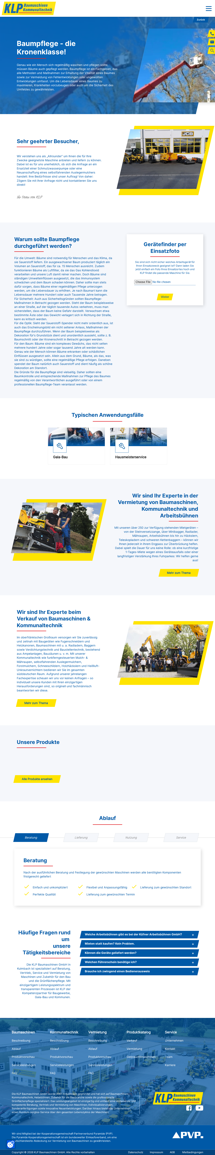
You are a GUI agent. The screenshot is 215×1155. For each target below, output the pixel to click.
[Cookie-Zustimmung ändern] (11, 1144)
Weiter (165, 296)
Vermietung (134, 1048)
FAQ (14, 1073)
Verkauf (132, 1040)
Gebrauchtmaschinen (141, 1057)
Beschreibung (21, 1040)
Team (169, 1057)
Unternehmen (174, 1040)
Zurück (201, 19)
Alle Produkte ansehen (37, 779)
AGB (173, 1152)
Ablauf (16, 1048)
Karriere (170, 1065)
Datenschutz (135, 1152)
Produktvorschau (23, 1057)
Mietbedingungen (192, 1152)
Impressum (156, 1152)
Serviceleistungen (24, 1065)
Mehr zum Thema (179, 572)
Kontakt (170, 1048)
